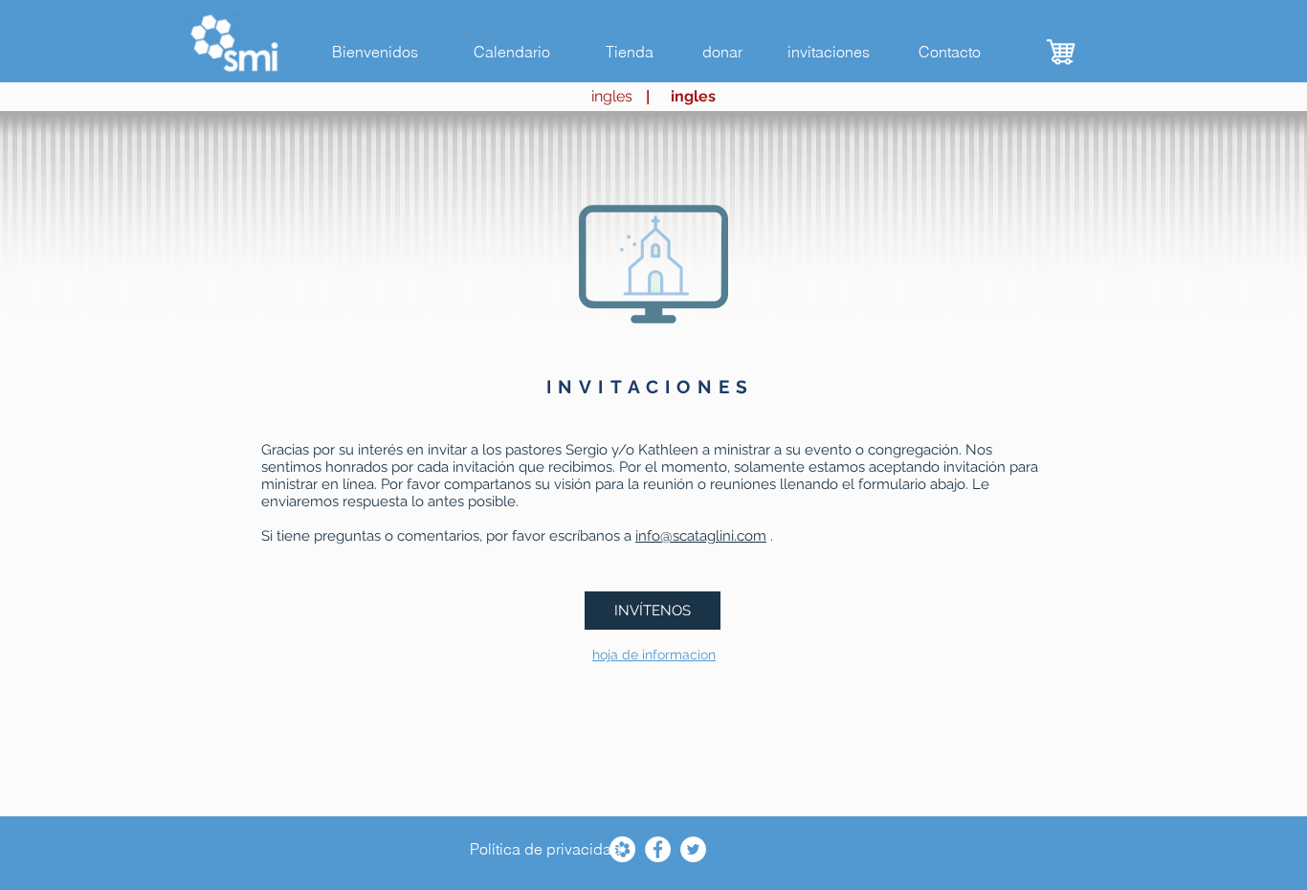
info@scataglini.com (700, 536)
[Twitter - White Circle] (693, 849)
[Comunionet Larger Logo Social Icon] (622, 849)
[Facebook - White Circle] (658, 849)
